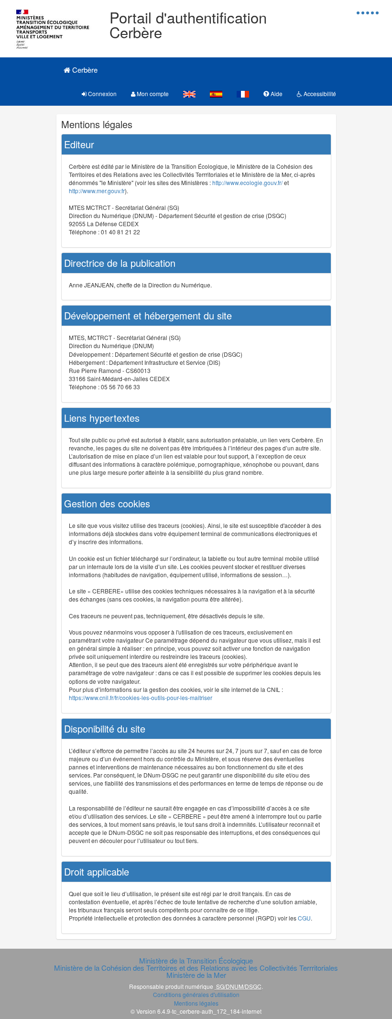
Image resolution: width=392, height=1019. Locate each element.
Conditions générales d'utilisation (196, 994)
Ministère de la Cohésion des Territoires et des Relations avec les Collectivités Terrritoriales (196, 968)
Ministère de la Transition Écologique (196, 960)
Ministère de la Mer (196, 975)
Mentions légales (196, 1003)
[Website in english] (189, 93)
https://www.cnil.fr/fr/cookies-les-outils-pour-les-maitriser (140, 697)
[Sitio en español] (216, 93)
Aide (276, 93)
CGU (304, 918)
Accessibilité (319, 93)
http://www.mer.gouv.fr (97, 190)
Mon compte (152, 93)
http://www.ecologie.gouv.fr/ (247, 182)
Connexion (102, 93)
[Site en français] (242, 93)
